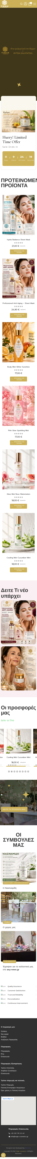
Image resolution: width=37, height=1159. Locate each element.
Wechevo (28, 1148)
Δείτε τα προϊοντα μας (14, 809)
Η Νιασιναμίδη (9, 888)
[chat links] (3, 1155)
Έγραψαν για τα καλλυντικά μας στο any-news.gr (18, 968)
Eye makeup (9, 961)
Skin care (8, 883)
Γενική (7, 922)
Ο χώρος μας (9, 927)
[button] (18, 251)
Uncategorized (21, 883)
